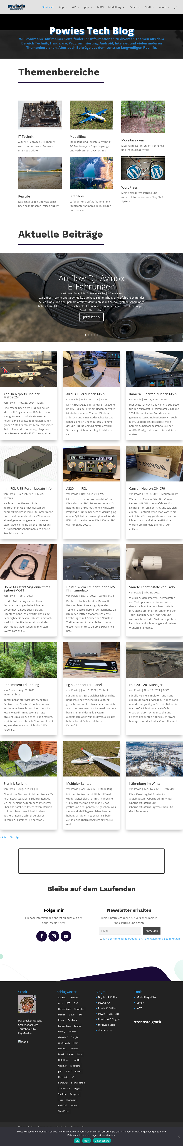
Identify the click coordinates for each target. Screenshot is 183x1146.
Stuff (148, 7)
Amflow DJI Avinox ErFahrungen (91, 282)
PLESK (69, 1071)
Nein (86, 1140)
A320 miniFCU (76, 488)
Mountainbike (97, 293)
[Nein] (178, 1136)
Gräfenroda (64, 1043)
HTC (75, 1043)
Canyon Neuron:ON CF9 (147, 488)
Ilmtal (61, 1054)
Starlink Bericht (15, 783)
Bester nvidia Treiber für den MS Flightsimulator (90, 588)
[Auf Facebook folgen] (41, 936)
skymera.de (105, 1030)
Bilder (133, 7)
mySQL (76, 1060)
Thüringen (71, 1099)
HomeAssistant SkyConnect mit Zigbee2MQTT (27, 588)
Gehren (72, 1031)
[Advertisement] (91, 860)
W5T (139, 1008)
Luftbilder (168, 789)
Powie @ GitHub (107, 1008)
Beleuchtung (64, 1008)
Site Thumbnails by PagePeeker (28, 1029)
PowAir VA (104, 1002)
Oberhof (62, 1065)
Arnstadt (74, 997)
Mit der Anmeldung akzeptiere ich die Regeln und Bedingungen (141, 938)
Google (74, 1037)
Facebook (72, 1020)
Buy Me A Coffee (108, 997)
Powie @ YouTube (108, 1013)
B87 (68, 1003)
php (86, 7)
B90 (76, 1003)
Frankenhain (64, 1025)
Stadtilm (62, 1094)
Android (62, 997)
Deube (72, 1014)
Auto (60, 1003)
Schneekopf (64, 1088)
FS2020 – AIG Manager (145, 685)
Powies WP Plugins (109, 1019)
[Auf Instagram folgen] (53, 936)
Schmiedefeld (78, 1082)
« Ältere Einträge (10, 837)
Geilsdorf (62, 1037)
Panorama (75, 1065)
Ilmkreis (74, 1048)
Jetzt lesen (91, 316)
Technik (8, 498)
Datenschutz (102, 1140)
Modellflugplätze (147, 997)
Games (102, 595)
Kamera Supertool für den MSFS (153, 394)
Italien (70, 1054)
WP (74, 7)
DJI (80, 1014)
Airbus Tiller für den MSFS (85, 394)
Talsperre (75, 1094)
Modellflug (114, 7)
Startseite (48, 7)
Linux (79, 1054)
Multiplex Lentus (78, 783)
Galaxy (61, 1031)
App (61, 7)
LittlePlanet (63, 1060)
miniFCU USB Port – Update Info (28, 488)
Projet (78, 1071)
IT (37, 595)
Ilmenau (62, 1048)
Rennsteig (63, 1076)
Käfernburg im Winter (145, 783)
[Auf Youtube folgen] (66, 936)
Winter (74, 1105)
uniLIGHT (62, 1105)
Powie (68, 293)
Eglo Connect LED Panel (84, 685)
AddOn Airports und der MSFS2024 (21, 395)
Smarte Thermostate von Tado (152, 587)
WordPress (63, 1111)
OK (77, 1140)
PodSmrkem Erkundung (21, 685)
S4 (73, 1076)
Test (60, 1099)
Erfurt (61, 1020)
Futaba (77, 1025)
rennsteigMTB (106, 1024)
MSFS (100, 7)
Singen (76, 1088)
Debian (61, 1014)
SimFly (140, 1002)
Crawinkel (79, 1008)
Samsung (63, 1082)
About (163, 7)
